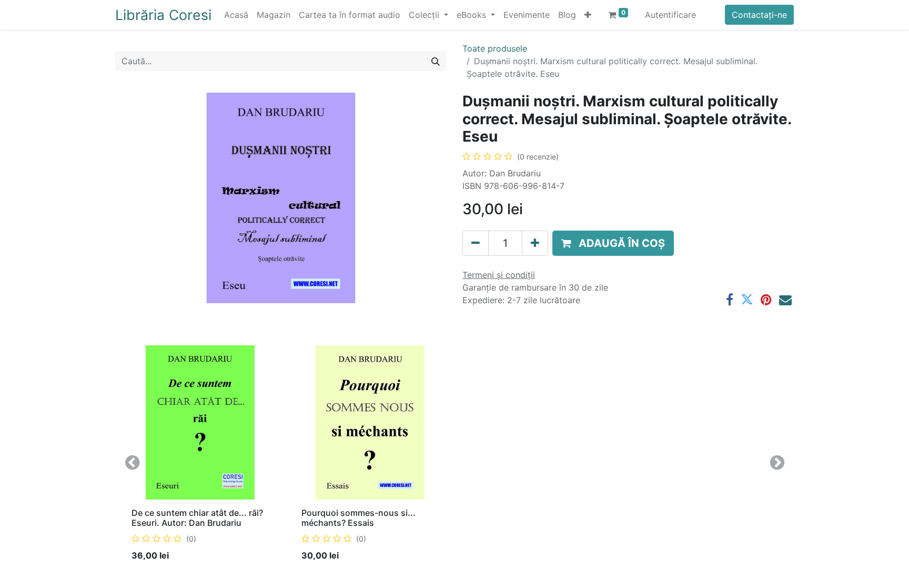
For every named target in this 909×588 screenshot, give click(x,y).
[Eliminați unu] (475, 243)
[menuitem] (236, 14)
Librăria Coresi (163, 14)
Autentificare (670, 14)
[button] (587, 14)
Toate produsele (494, 48)
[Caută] (436, 61)
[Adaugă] (535, 243)
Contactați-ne (759, 14)
